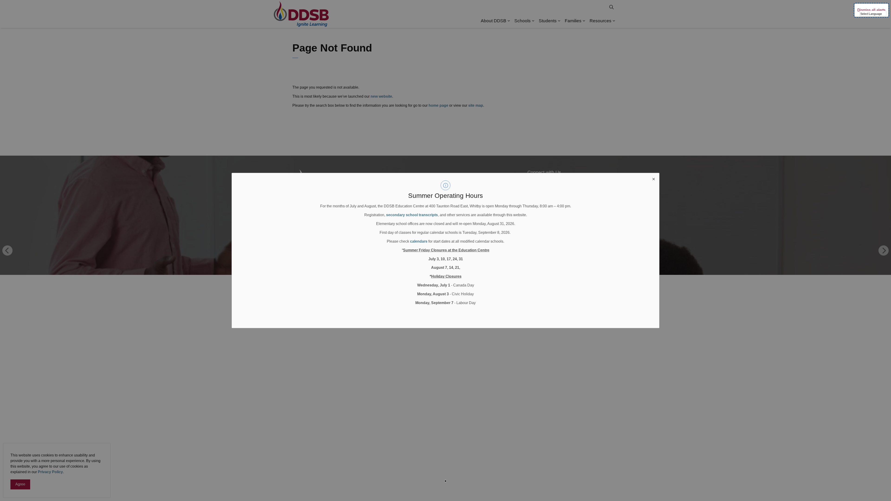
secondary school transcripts (412, 215)
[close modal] (653, 178)
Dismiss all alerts (871, 10)
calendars (418, 241)
